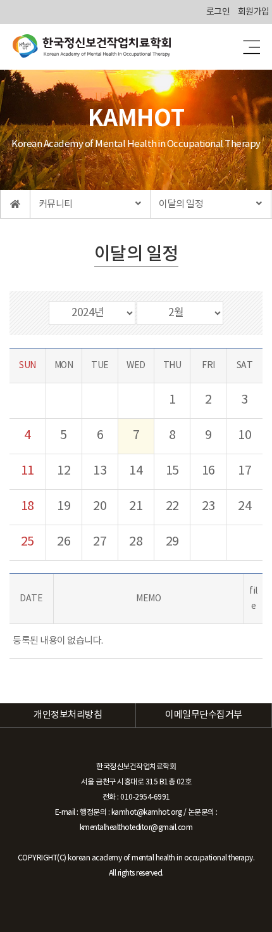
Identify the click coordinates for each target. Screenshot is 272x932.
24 (244, 506)
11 (27, 471)
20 (99, 506)
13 (99, 471)
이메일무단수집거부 (203, 715)
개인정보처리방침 (68, 715)
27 (99, 542)
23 (208, 506)
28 (135, 542)
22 (172, 506)
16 (208, 471)
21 (135, 506)
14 (135, 471)
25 (27, 542)
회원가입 (253, 12)
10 (244, 435)
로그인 (218, 12)
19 (63, 506)
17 (244, 471)
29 (172, 542)
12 (63, 471)
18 (27, 506)
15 (172, 471)
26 (63, 542)
